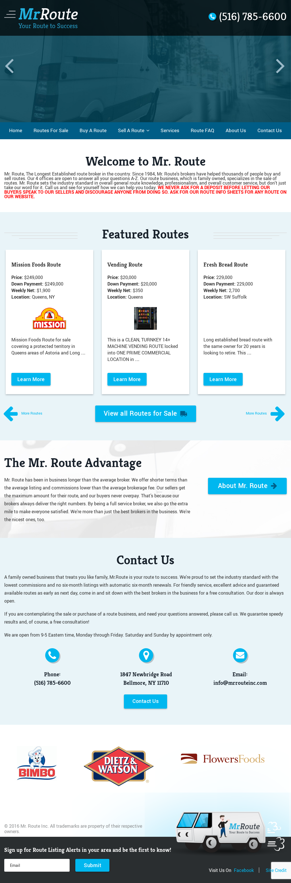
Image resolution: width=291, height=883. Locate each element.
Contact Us (269, 130)
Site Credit (276, 870)
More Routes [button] (31, 413)
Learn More (31, 379)
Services (170, 130)
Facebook (244, 870)
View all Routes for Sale (141, 413)
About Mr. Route (243, 485)
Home (15, 130)
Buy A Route (93, 130)
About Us (236, 130)
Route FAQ (202, 130)
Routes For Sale (51, 130)
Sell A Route (131, 130)
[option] (145, 61)
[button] (10, 61)
